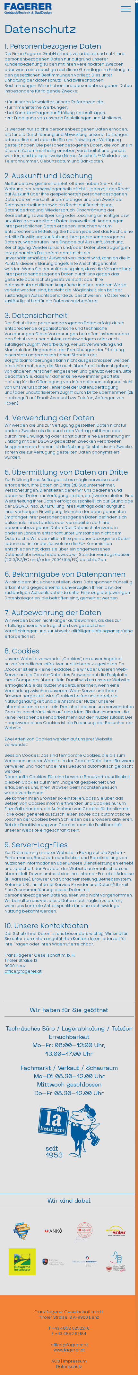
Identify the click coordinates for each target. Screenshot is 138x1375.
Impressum (75, 1361)
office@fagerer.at (22, 971)
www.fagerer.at (69, 1350)
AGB (55, 1361)
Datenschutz (69, 1366)
